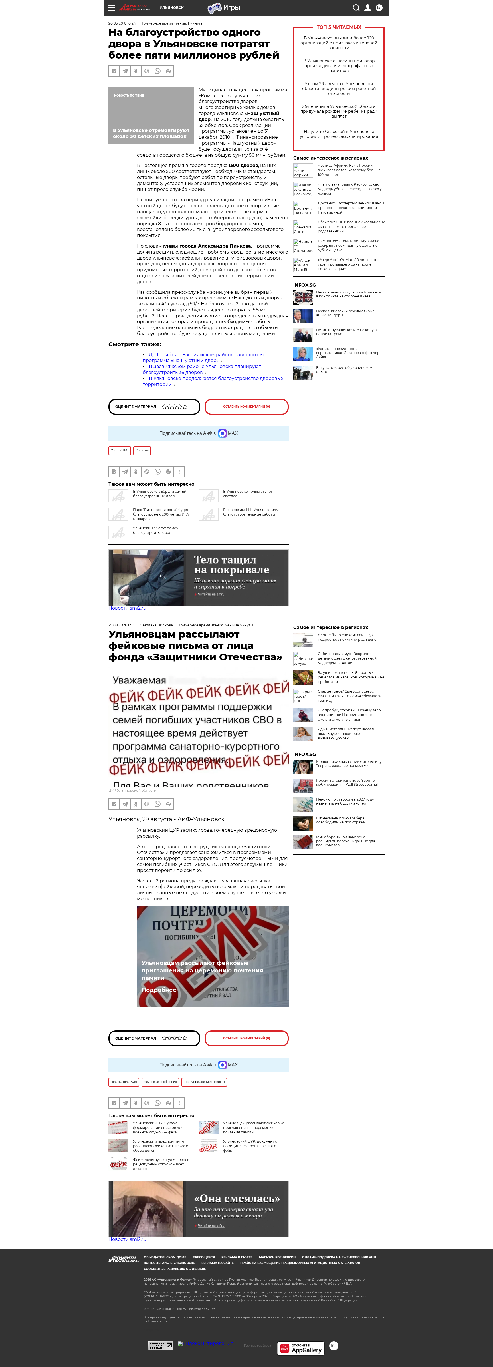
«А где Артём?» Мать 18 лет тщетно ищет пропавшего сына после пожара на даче (349, 264)
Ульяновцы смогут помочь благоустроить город (156, 530)
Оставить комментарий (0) (246, 407)
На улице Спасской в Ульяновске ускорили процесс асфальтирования (339, 134)
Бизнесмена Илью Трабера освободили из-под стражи (340, 820)
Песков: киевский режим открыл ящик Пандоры (345, 313)
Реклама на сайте (217, 1263)
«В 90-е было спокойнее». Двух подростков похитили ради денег (348, 637)
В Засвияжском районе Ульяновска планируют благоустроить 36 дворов (202, 369)
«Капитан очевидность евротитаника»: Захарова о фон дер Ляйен (347, 353)
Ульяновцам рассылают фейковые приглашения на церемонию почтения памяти (202, 970)
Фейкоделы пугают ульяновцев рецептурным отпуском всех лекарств (161, 1164)
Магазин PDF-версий (277, 1257)
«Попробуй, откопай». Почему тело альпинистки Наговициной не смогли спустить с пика (349, 714)
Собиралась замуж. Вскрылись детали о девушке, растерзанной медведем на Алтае (347, 658)
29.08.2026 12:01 (121, 625)
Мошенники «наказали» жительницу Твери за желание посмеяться (349, 764)
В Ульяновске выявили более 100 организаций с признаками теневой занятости (338, 43)
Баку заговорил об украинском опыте (344, 370)
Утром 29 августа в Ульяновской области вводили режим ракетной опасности (339, 88)
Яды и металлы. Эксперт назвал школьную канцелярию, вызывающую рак (346, 733)
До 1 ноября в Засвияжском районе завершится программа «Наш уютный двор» (203, 357)
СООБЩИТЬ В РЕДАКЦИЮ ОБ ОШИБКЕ (175, 1269)
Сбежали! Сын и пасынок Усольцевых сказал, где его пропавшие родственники (351, 226)
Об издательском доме (165, 1257)
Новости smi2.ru (127, 608)
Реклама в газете (236, 1257)
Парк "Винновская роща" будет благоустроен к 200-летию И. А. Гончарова (161, 514)
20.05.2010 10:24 (122, 23)
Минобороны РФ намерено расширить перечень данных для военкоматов (345, 841)
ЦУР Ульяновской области (132, 790)
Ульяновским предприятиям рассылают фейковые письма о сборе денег (160, 1146)
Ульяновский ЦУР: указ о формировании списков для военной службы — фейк (158, 1127)
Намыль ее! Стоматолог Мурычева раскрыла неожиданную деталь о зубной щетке (348, 245)
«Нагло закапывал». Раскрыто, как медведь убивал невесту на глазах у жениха (350, 189)
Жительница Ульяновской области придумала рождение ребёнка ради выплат (338, 111)
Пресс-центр (204, 1257)
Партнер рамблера (257, 1345)
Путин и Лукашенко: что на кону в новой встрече (346, 332)
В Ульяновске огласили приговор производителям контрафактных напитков (339, 66)
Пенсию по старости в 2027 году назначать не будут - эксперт (345, 801)
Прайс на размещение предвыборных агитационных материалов (300, 1263)
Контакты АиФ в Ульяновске (169, 1263)
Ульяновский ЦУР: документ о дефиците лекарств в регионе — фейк (251, 1146)
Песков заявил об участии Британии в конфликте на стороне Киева (348, 294)
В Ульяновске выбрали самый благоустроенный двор (159, 493)
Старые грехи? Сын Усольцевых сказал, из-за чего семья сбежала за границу (350, 696)
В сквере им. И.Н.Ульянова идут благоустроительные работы (251, 512)
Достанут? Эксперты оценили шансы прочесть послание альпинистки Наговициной (351, 207)
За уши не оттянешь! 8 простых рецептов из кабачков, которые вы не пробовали (351, 677)
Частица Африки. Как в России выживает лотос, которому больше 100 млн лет (349, 170)
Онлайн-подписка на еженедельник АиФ (339, 1257)
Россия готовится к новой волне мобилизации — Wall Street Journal (347, 783)
